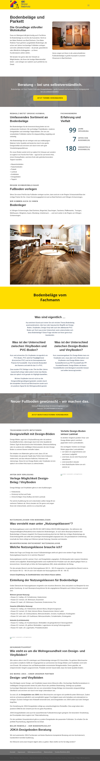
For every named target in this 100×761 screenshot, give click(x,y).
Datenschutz (48, 752)
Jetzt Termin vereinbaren (50, 98)
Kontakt (12, 752)
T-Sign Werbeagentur (83, 758)
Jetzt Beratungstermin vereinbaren (50, 415)
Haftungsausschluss (35, 752)
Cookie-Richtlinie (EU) (62, 752)
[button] (4, 756)
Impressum (21, 752)
